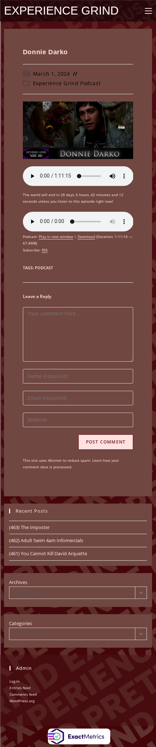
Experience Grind (61, 10)
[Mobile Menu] (148, 10)
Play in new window (56, 236)
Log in (14, 681)
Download (86, 236)
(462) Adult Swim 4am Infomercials (46, 540)
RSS (45, 250)
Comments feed (23, 694)
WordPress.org (21, 700)
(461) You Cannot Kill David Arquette (48, 553)
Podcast (44, 267)
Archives (18, 582)
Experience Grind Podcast (66, 83)
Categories (20, 623)
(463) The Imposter (29, 527)
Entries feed (19, 687)
